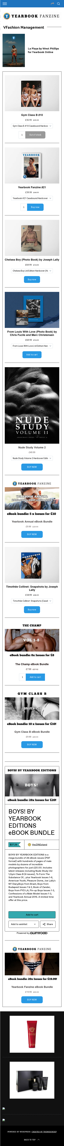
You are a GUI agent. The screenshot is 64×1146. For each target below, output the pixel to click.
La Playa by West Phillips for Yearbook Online (43, 50)
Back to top (29, 1140)
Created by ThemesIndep (44, 1132)
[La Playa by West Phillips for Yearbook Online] (14, 50)
